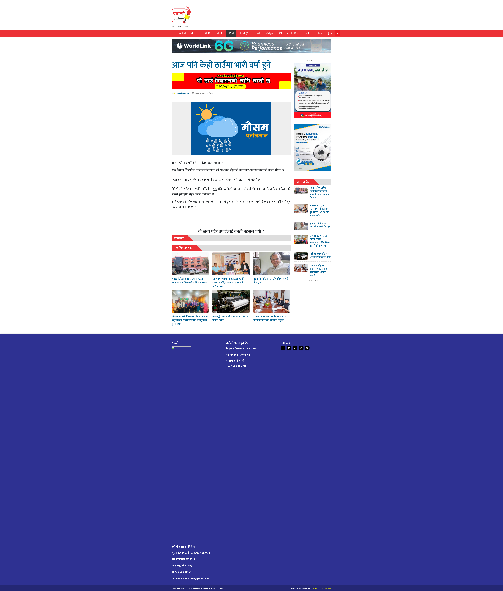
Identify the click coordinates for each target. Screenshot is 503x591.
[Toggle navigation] (174, 33)
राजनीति (219, 33)
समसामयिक (292, 33)
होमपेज (182, 33)
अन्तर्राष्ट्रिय (243, 33)
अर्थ (280, 33)
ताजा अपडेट (303, 182)
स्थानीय (206, 33)
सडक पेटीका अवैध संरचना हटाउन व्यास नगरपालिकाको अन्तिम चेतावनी (189, 281)
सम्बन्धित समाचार (183, 248)
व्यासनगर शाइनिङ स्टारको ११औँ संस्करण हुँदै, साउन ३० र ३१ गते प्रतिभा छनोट (228, 283)
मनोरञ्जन (257, 33)
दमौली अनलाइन (183, 93)
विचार (319, 33)
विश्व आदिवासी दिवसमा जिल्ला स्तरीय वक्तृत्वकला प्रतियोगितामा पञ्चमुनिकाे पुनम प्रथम (190, 320)
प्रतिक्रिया (179, 238)
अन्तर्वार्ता (307, 33)
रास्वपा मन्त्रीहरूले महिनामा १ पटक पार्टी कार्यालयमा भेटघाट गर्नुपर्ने (270, 318)
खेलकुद (270, 33)
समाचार (194, 33)
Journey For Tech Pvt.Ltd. (321, 588)
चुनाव (329, 33)
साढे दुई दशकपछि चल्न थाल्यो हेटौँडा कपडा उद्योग (230, 318)
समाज (231, 33)
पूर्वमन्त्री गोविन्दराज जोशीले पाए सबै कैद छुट (270, 281)
